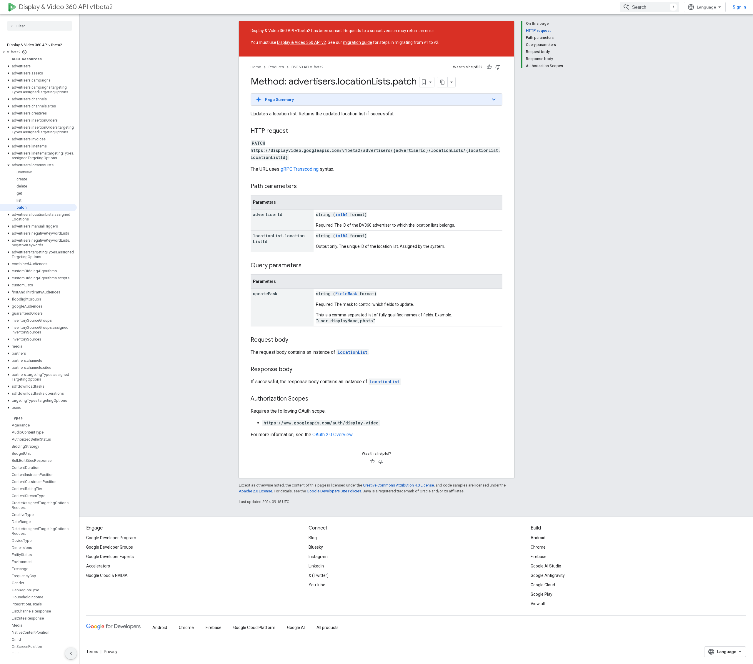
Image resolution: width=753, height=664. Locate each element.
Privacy (110, 651)
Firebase (539, 556)
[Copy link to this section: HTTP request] (294, 131)
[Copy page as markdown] (442, 82)
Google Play (541, 594)
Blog (313, 537)
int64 (341, 214)
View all (538, 603)
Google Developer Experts (110, 556)
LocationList (352, 352)
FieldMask (346, 293)
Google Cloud (543, 584)
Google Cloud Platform (254, 627)
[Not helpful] (498, 67)
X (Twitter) (319, 575)
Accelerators (98, 566)
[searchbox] (39, 26)
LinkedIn (316, 566)
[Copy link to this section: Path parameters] (303, 186)
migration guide (357, 42)
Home (256, 67)
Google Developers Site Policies (334, 491)
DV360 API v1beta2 (307, 67)
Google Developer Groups (109, 547)
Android (538, 537)
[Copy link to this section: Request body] (294, 340)
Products (276, 67)
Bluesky (316, 547)
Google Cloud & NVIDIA (107, 575)
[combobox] (649, 7)
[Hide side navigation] (71, 653)
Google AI (296, 627)
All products (327, 627)
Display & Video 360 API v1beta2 (66, 7)
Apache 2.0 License (255, 491)
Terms (92, 651)
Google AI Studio (546, 566)
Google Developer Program (111, 537)
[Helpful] (489, 67)
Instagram (318, 556)
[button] (38, 52)
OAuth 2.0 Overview (332, 434)
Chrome (538, 547)
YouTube (317, 584)
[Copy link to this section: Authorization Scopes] (314, 399)
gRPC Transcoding (300, 169)
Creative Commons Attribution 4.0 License (398, 485)
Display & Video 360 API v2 (301, 42)
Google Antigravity (548, 575)
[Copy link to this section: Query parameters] (307, 265)
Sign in (739, 7)
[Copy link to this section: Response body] (298, 369)
